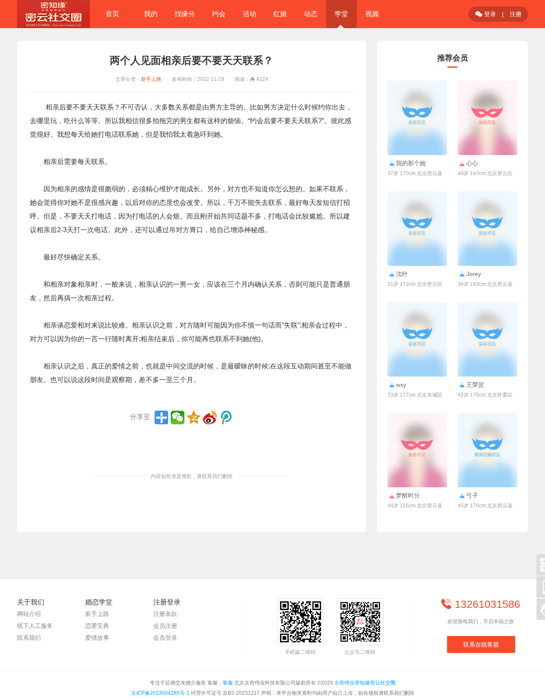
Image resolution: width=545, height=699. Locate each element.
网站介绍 (29, 613)
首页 (112, 13)
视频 (372, 13)
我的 (151, 13)
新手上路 (151, 79)
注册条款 (165, 613)
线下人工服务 (35, 625)
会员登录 (165, 637)
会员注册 (165, 625)
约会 (219, 13)
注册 (516, 14)
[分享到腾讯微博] (226, 417)
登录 (485, 14)
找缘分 (185, 13)
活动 (249, 13)
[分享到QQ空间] (194, 417)
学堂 (341, 13)
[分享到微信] (177, 417)
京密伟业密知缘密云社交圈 (365, 683)
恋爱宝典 (97, 625)
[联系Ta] (417, 118)
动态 (311, 13)
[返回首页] (53, 14)
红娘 (280, 13)
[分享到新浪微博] (210, 417)
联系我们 (29, 637)
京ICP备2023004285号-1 (160, 693)
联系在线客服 (481, 644)
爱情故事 (97, 637)
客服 (228, 683)
